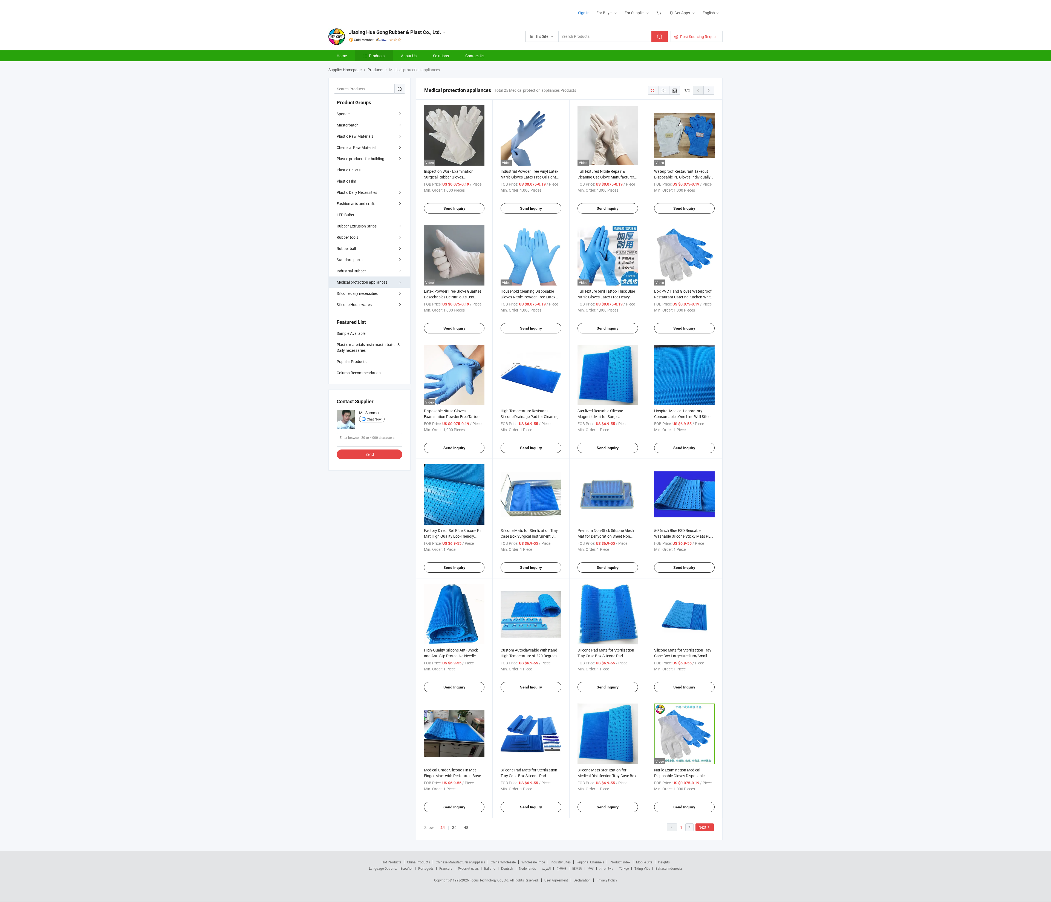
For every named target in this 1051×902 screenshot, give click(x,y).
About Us (409, 55)
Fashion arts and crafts (356, 203)
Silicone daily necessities (357, 293)
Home (342, 55)
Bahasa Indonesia (669, 868)
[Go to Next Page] (709, 90)
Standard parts (349, 259)
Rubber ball (346, 248)
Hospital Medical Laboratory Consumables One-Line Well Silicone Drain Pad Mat (684, 416)
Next (702, 827)
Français (445, 868)
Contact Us (474, 55)
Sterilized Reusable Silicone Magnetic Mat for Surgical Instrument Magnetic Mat (600, 416)
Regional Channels (590, 862)
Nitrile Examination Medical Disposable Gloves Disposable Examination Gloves (679, 775)
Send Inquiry (454, 208)
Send (369, 454)
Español (406, 868)
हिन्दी (591, 868)
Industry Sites (561, 862)
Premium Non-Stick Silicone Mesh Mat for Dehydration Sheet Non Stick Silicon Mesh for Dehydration (606, 536)
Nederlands (527, 868)
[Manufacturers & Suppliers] (363, 10)
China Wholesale (503, 862)
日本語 (577, 868)
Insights (664, 862)
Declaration (582, 880)
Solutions (441, 55)
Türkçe (624, 868)
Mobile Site (644, 862)
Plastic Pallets (348, 169)
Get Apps (682, 12)
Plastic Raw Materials (355, 136)
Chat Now (374, 419)
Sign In (584, 12)
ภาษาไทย (606, 868)
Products (377, 55)
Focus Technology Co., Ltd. (490, 880)
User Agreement (556, 880)
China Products (418, 862)
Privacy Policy (606, 880)
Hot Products (391, 862)
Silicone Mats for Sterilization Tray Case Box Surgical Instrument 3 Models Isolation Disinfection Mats (530, 536)
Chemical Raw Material (356, 147)
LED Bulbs (345, 214)
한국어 (561, 868)
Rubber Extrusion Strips (357, 226)
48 (466, 827)
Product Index (620, 862)
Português (426, 868)
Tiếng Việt (642, 868)
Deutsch (507, 868)
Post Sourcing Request (699, 36)
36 (454, 827)
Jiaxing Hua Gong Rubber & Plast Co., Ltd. (395, 32)
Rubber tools (347, 237)
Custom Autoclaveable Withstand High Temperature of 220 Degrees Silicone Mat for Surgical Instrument (531, 655)
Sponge (343, 113)
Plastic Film (346, 181)
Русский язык (468, 868)
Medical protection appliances (362, 282)
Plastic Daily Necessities (357, 192)
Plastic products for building (360, 158)
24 (442, 827)
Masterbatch (348, 125)
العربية (546, 868)
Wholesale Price (533, 862)
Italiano (489, 868)
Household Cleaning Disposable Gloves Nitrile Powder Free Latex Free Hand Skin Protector (528, 297)
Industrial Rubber (351, 270)
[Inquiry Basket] (659, 12)
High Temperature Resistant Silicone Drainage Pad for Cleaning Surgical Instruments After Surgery (530, 416)
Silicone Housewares (354, 304)
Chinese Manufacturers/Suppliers (460, 862)
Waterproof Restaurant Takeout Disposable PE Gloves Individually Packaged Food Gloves (682, 177)
